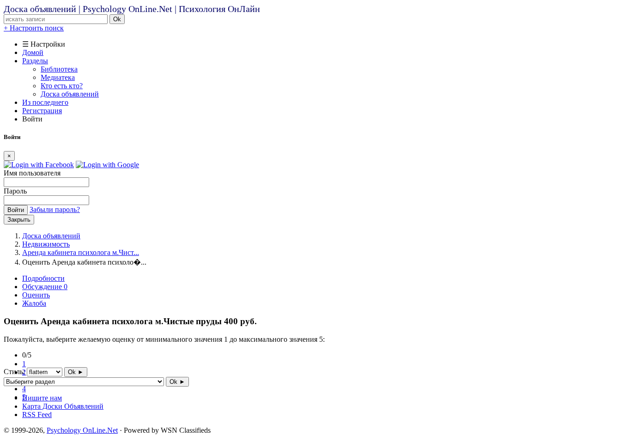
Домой (32, 52)
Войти (15, 209)
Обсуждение (44, 287)
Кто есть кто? (62, 86)
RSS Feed (37, 414)
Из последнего (45, 102)
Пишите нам (42, 398)
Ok (117, 19)
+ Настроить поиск (34, 28)
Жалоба (34, 303)
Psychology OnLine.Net (82, 430)
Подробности (43, 278)
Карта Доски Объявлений (62, 406)
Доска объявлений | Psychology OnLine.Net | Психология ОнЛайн (132, 9)
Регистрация (42, 111)
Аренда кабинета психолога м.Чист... (80, 252)
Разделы (35, 61)
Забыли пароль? (55, 209)
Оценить (36, 295)
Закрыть (18, 219)
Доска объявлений (70, 94)
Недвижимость (46, 244)
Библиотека (59, 69)
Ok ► (76, 372)
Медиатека (58, 77)
